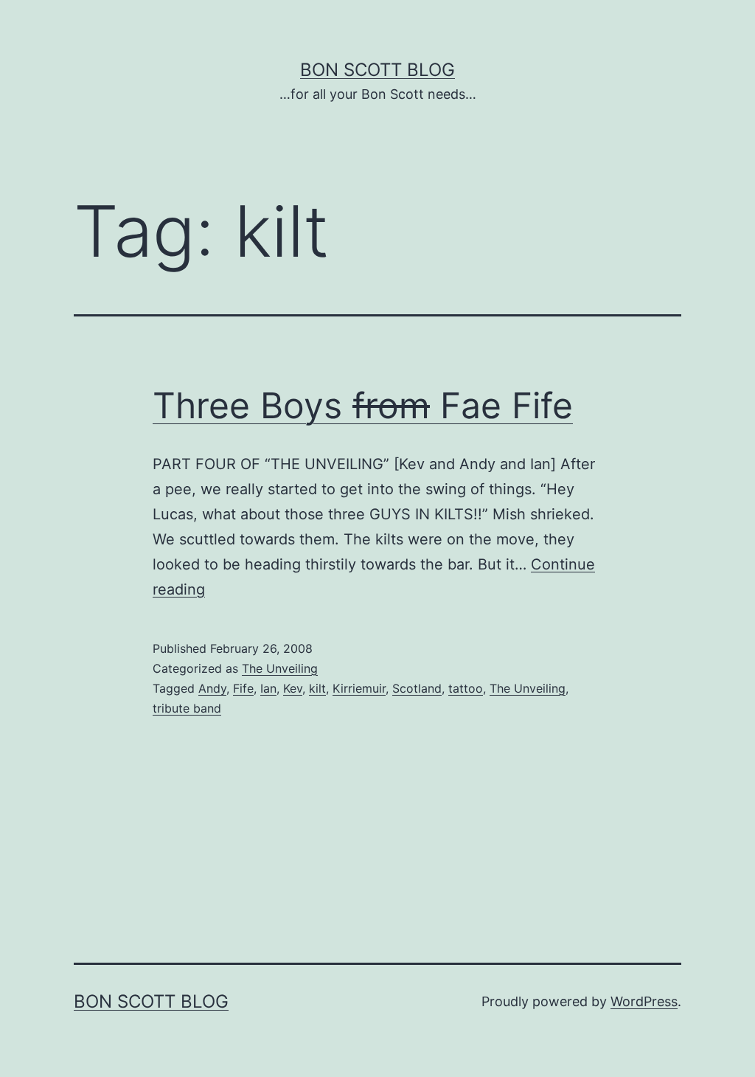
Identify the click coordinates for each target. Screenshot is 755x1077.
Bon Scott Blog (377, 69)
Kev (292, 688)
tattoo (465, 688)
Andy (212, 688)
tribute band (187, 708)
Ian (268, 688)
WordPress (644, 1001)
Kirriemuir (359, 688)
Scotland (417, 688)
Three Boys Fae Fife (363, 405)
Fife (243, 688)
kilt (317, 688)
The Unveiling (280, 668)
